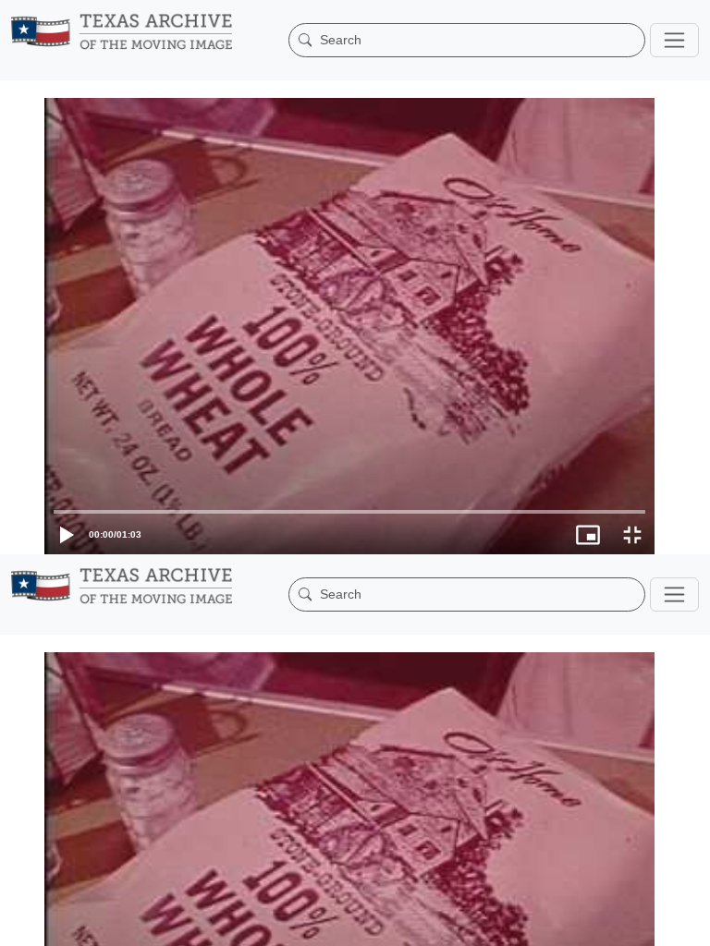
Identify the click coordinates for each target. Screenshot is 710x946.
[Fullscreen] (688, 923)
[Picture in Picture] (643, 923)
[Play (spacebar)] (22, 923)
